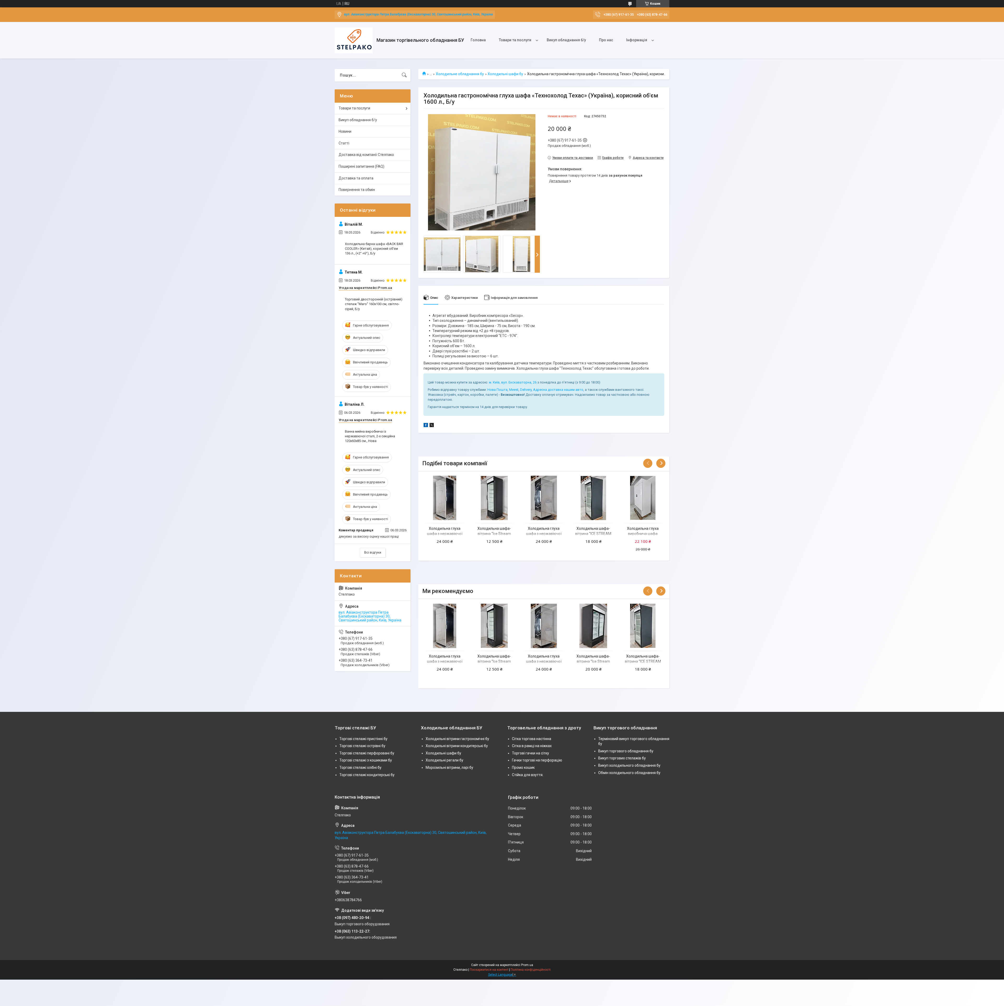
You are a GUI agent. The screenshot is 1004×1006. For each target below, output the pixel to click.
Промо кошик (523, 767)
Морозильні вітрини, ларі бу (449, 767)
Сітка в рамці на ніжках (532, 746)
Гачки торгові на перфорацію (537, 760)
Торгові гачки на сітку (530, 753)
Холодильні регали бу (444, 760)
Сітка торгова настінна (531, 739)
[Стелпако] (354, 40)
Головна (478, 40)
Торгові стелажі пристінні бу (363, 739)
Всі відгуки (372, 552)
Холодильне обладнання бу (460, 74)
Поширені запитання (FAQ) (361, 166)
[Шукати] (404, 75)
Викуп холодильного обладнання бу (629, 765)
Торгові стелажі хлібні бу (360, 767)
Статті (344, 143)
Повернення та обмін (357, 190)
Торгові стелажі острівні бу (362, 746)
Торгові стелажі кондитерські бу (367, 775)
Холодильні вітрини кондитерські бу (457, 746)
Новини (345, 131)
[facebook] (426, 426)
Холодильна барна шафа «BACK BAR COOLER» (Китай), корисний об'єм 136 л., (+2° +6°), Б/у (374, 248)
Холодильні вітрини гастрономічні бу (457, 739)
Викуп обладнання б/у (566, 40)
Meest (513, 390)
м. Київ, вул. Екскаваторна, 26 (513, 382)
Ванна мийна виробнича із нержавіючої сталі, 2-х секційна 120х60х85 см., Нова (370, 436)
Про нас (606, 40)
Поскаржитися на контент (489, 970)
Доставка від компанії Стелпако (366, 155)
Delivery (526, 390)
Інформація (636, 40)
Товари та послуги (515, 40)
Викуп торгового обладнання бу (625, 751)
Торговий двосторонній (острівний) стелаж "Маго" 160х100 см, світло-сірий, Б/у (373, 304)
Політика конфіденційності (531, 970)
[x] (432, 426)
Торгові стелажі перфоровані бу (366, 753)
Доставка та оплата (356, 178)
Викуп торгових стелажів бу (622, 758)
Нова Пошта (497, 390)
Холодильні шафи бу (505, 74)
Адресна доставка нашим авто (558, 390)
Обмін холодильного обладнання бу (629, 773)
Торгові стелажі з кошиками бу (365, 760)
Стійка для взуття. (527, 775)
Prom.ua (527, 965)
